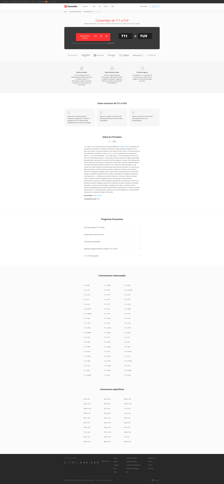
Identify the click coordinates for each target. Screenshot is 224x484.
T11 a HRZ (107, 342)
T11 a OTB (87, 351)
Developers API (152, 458)
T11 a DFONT (128, 290)
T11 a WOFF (87, 309)
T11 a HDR (87, 342)
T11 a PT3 (107, 299)
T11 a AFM (107, 285)
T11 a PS (86, 299)
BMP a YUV (127, 399)
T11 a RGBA (127, 370)
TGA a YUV (87, 427)
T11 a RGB (107, 370)
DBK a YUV (107, 441)
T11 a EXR (127, 332)
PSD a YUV (107, 418)
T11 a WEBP (87, 332)
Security (116, 461)
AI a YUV (126, 437)
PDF (95, 190)
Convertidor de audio (131, 461)
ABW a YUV (87, 441)
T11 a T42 (87, 304)
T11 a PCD (107, 356)
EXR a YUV (127, 418)
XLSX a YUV (107, 427)
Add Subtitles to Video (15, 1)
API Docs (150, 461)
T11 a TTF (107, 304)
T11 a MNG (107, 347)
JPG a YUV (87, 399)
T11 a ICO (107, 323)
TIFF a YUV (127, 413)
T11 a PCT (127, 356)
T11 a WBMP (88, 313)
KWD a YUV (127, 441)
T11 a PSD (127, 366)
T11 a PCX (127, 318)
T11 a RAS (87, 370)
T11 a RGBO (87, 375)
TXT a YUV (127, 408)
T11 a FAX (87, 337)
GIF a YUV (107, 408)
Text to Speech (41, 1)
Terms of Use (99, 480)
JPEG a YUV (87, 404)
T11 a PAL (107, 351)
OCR (94, 6)
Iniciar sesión (143, 6)
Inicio (65, 11)
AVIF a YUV (87, 437)
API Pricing (150, 468)
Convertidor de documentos (133, 465)
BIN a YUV (87, 423)
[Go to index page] (70, 6)
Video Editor (5, 1)
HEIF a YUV (107, 437)
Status (115, 472)
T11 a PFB (127, 295)
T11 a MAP (87, 347)
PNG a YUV (107, 399)
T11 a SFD (127, 299)
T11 (109, 141)
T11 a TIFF (87, 323)
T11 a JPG (87, 285)
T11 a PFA (107, 295)
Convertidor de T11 (88, 11)
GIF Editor (33, 1)
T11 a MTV (127, 347)
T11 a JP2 (107, 309)
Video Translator (53, 1)
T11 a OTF (87, 295)
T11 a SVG (87, 318)
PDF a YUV (107, 404)
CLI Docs (150, 465)
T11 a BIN (127, 285)
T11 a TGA (127, 313)
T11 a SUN (127, 375)
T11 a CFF (87, 290)
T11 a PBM (87, 328)
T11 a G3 (127, 337)
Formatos (116, 465)
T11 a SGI (107, 375)
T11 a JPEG (107, 332)
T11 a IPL (127, 342)
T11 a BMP (127, 309)
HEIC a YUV (87, 418)
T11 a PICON (128, 361)
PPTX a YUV (107, 432)
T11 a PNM (107, 366)
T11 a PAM (87, 356)
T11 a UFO (127, 304)
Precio (106, 6)
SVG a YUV (127, 423)
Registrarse (155, 6)
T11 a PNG (107, 318)
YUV (114, 141)
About (115, 458)
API (100, 6)
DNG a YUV (107, 423)
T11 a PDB (87, 361)
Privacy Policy (108, 480)
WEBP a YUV (87, 408)
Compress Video (26, 1)
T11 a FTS (107, 337)
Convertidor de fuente (75, 11)
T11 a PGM (107, 328)
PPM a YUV (107, 413)
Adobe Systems (125, 146)
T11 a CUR (127, 323)
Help (112, 6)
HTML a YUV (128, 404)
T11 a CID (107, 290)
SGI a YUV (127, 427)
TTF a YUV (87, 432)
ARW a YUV (127, 432)
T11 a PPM (127, 328)
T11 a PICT (87, 366)
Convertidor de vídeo (131, 458)
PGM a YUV (87, 413)
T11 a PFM (107, 361)
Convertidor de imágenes (132, 468)
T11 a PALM (128, 351)
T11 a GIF (107, 313)
